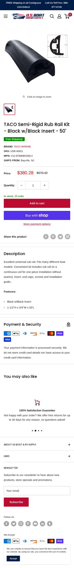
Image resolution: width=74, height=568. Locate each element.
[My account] (59, 16)
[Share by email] (67, 236)
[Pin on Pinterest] (53, 236)
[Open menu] (6, 16)
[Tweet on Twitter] (60, 236)
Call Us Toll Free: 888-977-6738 (56, 5)
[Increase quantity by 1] (45, 185)
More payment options (37, 223)
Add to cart (37, 203)
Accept (13, 558)
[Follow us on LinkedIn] (42, 523)
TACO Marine (22, 146)
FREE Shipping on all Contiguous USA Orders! (23, 5)
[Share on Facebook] (46, 236)
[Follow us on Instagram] (21, 523)
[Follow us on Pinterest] (28, 523)
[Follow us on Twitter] (13, 523)
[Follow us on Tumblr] (49, 523)
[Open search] (52, 16)
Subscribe (16, 502)
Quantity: (9, 185)
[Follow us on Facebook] (6, 523)
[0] (67, 16)
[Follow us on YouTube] (35, 523)
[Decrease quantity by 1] (21, 185)
